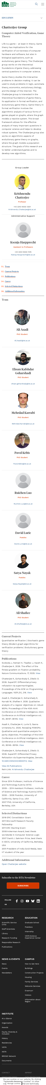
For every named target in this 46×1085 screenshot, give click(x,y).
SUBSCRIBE (23, 885)
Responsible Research (11, 942)
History (5, 1038)
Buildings (29, 968)
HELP (4, 1082)
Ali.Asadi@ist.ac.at (22, 341)
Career (8, 281)
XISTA (4, 1052)
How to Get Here (32, 964)
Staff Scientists (8, 929)
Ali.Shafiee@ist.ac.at (23, 624)
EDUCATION (7, 17)
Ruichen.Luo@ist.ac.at (23, 504)
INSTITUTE (7, 1013)
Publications (10, 276)
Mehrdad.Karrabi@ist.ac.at (23, 424)
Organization (7, 1023)
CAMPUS (29, 959)
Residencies (7, 1043)
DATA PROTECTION (32, 1077)
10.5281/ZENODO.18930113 (14, 761)
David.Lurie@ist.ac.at (23, 544)
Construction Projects (34, 973)
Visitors (28, 995)
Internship (29, 931)
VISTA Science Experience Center (33, 937)
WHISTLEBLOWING (9, 1077)
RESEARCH (7, 917)
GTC (26, 1082)
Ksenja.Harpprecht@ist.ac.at (23, 255)
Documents (6, 1061)
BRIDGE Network (9, 1056)
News (4, 964)
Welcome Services (32, 986)
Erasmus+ (29, 991)
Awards (5, 1027)
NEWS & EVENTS (11, 959)
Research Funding (9, 938)
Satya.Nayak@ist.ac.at (22, 584)
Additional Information (15, 291)
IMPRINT (28, 1073)
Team (7, 266)
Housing (28, 977)
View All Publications (12, 766)
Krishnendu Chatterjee (23, 769)
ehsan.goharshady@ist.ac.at (23, 384)
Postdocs (29, 927)
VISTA (4, 1047)
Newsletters (7, 973)
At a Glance (7, 1018)
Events (4, 968)
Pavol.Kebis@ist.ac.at (22, 464)
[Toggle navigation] (42, 4)
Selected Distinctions (14, 286)
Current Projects (12, 271)
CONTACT (6, 1073)
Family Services (31, 982)
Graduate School (32, 923)
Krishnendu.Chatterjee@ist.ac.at (22, 209)
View (38, 673)
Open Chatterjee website (14, 864)
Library (5, 933)
